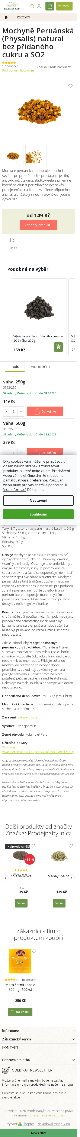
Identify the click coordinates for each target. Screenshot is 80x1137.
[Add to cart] (58, 347)
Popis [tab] (15, 367)
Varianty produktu (38, 225)
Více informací (14, 489)
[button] (6, 316)
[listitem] (39, 316)
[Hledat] (32, 6)
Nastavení (38, 500)
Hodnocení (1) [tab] (40, 367)
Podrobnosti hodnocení (18, 70)
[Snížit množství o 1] (6, 411)
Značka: (54, 67)
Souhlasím (38, 514)
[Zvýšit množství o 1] (21, 411)
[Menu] (64, 6)
